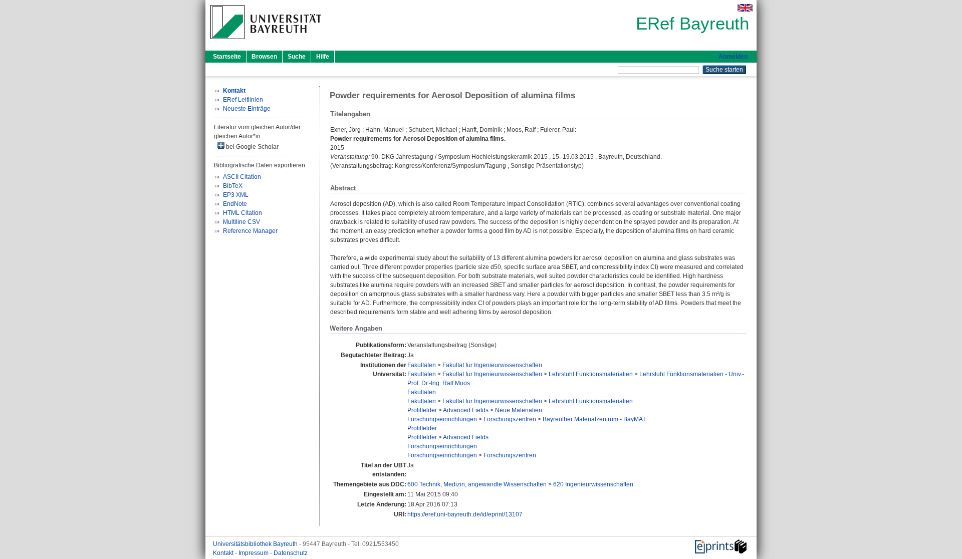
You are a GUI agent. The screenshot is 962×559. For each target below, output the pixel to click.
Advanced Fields (466, 410)
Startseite (227, 56)
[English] (745, 8)
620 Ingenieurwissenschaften (593, 484)
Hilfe (322, 56)
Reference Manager (250, 230)
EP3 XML (236, 194)
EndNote (235, 203)
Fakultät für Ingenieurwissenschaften (492, 365)
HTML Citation (242, 212)
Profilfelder (422, 410)
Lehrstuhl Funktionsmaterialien (591, 374)
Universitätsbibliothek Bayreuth (256, 543)
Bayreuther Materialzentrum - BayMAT (594, 419)
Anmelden (733, 56)
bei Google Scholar (251, 146)
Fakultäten (421, 365)
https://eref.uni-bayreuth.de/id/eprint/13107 (465, 514)
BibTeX (233, 185)
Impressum (254, 552)
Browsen (264, 56)
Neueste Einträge (247, 108)
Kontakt (224, 552)
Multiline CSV (241, 221)
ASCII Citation (242, 176)
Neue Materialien (518, 410)
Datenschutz (291, 552)
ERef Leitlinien (243, 99)
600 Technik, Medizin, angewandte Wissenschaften (477, 484)
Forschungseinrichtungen (442, 419)
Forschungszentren (510, 419)
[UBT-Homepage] (265, 42)
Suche (297, 56)
